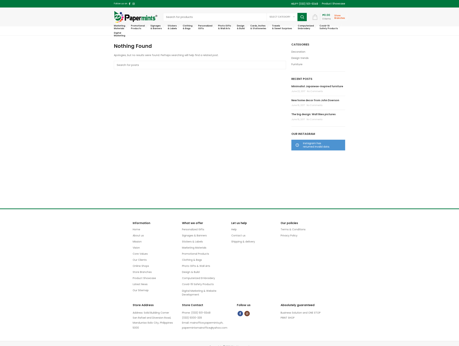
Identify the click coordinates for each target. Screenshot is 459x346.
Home (136, 229)
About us (138, 235)
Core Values (140, 254)
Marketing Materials (194, 247)
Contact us (238, 235)
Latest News (140, 284)
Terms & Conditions (293, 229)
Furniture (296, 64)
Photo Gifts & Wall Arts (196, 266)
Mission (137, 241)
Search (302, 17)
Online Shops (141, 266)
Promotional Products (195, 254)
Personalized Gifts (193, 229)
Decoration (298, 52)
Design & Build (191, 272)
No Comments (315, 91)
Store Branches (142, 272)
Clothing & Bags (192, 260)
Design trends (300, 58)
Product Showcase (144, 278)
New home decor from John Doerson (315, 100)
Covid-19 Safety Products (198, 284)
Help (234, 229)
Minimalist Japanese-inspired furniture (317, 86)
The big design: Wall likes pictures (313, 114)
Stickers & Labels (192, 241)
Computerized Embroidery (198, 278)
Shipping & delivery (243, 241)
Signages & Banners (194, 235)
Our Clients (140, 260)
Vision (136, 247)
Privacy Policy (289, 235)
